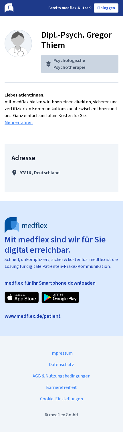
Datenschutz (61, 364)
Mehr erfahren (19, 122)
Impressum (61, 353)
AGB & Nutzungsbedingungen (61, 376)
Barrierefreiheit (61, 387)
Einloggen (106, 8)
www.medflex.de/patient (33, 316)
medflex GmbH (63, 415)
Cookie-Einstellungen (61, 399)
